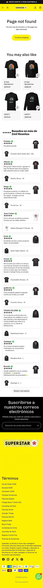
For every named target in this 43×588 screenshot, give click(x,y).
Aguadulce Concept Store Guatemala (21, 461)
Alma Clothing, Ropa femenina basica (29, 464)
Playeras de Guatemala (10, 539)
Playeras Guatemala (9, 495)
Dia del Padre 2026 (9, 484)
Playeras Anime (7, 510)
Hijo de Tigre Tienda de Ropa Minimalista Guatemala (27, 455)
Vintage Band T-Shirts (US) (11, 502)
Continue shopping (21, 37)
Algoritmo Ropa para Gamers (17, 458)
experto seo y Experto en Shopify (13, 466)
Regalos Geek (7, 521)
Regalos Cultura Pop (9, 535)
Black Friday (6, 524)
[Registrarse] (37, 425)
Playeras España (8, 499)
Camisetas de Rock (9, 506)
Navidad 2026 (7, 488)
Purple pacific (13, 467)
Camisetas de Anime (9, 528)
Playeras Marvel (8, 517)
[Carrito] (40, 7)
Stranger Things (7, 513)
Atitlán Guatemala (7, 455)
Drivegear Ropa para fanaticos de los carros (21, 460)
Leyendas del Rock (9, 532)
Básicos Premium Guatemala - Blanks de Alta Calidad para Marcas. (25, 471)
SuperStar (24, 577)
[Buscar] (7, 7)
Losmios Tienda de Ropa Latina (13, 457)
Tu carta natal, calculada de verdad (21, 469)
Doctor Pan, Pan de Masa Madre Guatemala (24, 463)
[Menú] (2, 7)
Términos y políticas (21, 582)
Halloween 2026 (8, 491)
